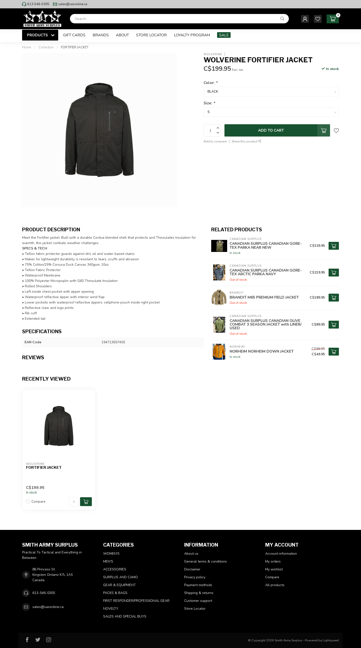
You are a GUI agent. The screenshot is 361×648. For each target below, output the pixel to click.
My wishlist (274, 569)
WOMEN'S (111, 553)
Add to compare (215, 141)
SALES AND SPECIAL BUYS (124, 616)
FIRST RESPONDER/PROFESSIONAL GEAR (136, 600)
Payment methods (198, 585)
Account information (281, 553)
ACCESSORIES (114, 569)
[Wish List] (318, 19)
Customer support (198, 600)
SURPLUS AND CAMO (120, 577)
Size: (209, 102)
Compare (38, 501)
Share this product (245, 141)
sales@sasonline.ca (72, 4)
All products (274, 585)
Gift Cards (74, 35)
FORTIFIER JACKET (74, 47)
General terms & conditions (205, 561)
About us (191, 553)
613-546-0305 (38, 4)
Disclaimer (192, 569)
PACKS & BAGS (115, 593)
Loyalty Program (192, 35)
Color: (210, 82)
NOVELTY (110, 608)
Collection (46, 47)
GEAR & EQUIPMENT (119, 585)
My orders (273, 561)
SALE (224, 35)
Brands (101, 35)
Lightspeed (331, 640)
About (122, 35)
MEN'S (108, 561)
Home (26, 47)
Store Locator (151, 35)
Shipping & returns (198, 593)
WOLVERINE (213, 54)
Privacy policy (194, 577)
